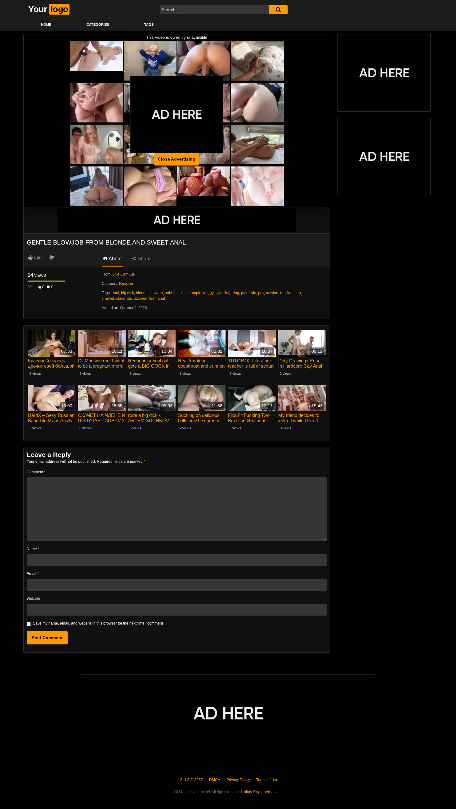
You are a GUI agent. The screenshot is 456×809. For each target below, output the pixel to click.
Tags (149, 24)
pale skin (248, 293)
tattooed (140, 298)
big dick (127, 293)
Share (143, 258)
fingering (231, 293)
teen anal (157, 298)
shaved (108, 298)
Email (33, 574)
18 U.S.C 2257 (190, 780)
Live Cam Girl (123, 274)
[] (278, 9)
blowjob (156, 293)
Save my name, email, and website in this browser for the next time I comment (98, 623)
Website (33, 598)
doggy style (212, 293)
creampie (193, 293)
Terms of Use (267, 780)
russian (272, 293)
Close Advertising (176, 159)
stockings (124, 298)
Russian (126, 283)
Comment (36, 472)
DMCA (214, 780)
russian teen (290, 293)
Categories (98, 24)
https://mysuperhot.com (263, 792)
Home (46, 24)
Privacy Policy (238, 780)
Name (33, 549)
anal (115, 293)
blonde (142, 293)
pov (261, 293)
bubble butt (174, 293)
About (115, 258)
